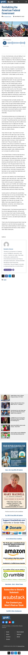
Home (7, 631)
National (19, 634)
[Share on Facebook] (6, 276)
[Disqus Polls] (14, 300)
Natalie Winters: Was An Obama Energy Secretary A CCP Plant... (17, 396)
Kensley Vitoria (8, 16)
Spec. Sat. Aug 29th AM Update (14, 470)
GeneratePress (21, 646)
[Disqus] (14, 335)
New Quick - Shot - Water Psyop (14, 584)
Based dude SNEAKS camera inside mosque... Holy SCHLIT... (18, 426)
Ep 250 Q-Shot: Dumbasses (14, 611)
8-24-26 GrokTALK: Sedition (14, 538)
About (7, 634)
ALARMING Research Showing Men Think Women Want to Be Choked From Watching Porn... (18, 419)
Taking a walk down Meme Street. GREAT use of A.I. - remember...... (17, 403)
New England (20, 631)
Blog (5, 279)
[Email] (13, 270)
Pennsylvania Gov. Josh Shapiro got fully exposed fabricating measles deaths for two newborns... (18, 412)
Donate (8, 639)
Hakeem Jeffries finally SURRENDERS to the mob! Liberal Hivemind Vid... (18, 433)
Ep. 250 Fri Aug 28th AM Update (14, 515)
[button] (19, 1)
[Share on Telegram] (9, 276)
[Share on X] (3, 276)
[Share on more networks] (13, 276)
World (18, 636)
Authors (8, 636)
